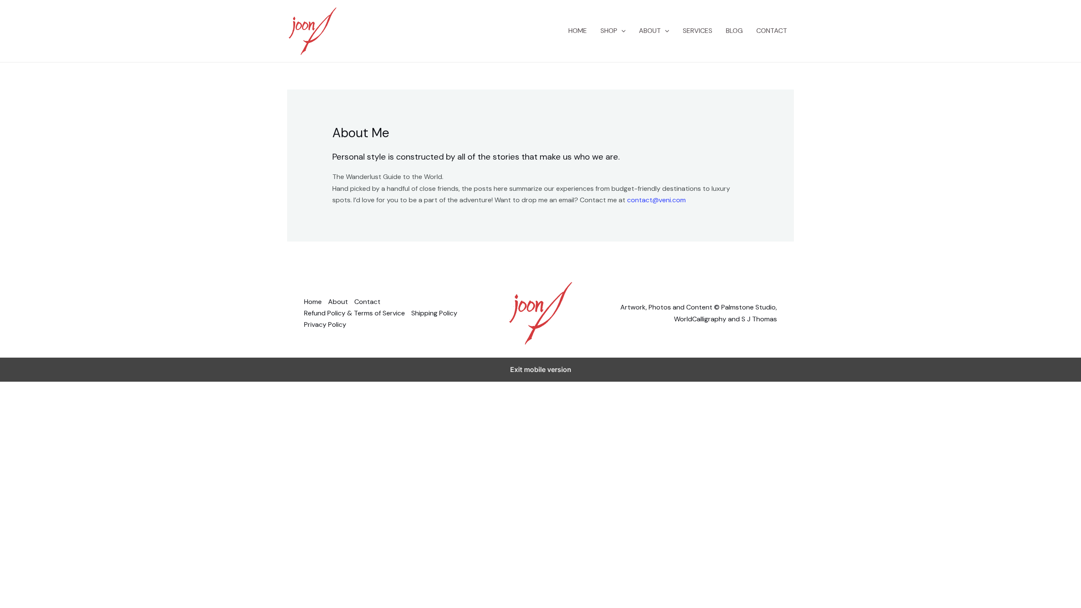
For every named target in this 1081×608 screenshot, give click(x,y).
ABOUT (650, 30)
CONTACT (771, 30)
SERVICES (697, 30)
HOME (577, 30)
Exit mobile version (540, 369)
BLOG (734, 30)
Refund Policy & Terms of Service (354, 313)
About (338, 301)
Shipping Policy (434, 313)
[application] (621, 30)
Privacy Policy (325, 324)
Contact (367, 301)
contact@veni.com (656, 199)
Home (313, 301)
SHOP (608, 30)
